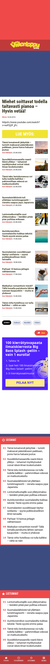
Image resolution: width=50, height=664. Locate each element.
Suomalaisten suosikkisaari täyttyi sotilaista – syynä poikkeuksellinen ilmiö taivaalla (16, 256)
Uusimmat (11, 440)
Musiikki (27, 323)
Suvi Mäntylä (7, 153)
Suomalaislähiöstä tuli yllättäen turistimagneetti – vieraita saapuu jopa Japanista (18, 200)
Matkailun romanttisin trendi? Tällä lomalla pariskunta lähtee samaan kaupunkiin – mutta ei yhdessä (18, 289)
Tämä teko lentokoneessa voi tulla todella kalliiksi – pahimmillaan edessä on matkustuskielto (17, 180)
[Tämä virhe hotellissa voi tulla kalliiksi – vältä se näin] (41, 308)
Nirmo (4, 117)
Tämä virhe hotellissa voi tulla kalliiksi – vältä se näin (17, 304)
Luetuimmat (12, 593)
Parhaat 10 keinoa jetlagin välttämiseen (15, 270)
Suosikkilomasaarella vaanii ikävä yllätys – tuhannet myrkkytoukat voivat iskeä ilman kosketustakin (16, 163)
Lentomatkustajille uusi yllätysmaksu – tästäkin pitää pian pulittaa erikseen (17, 216)
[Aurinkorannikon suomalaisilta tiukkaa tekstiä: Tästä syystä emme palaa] (41, 236)
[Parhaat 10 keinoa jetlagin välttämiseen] (41, 274)
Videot (37, 323)
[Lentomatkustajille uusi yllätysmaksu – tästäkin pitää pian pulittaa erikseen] (41, 219)
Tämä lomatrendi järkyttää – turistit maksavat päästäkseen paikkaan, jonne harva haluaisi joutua (17, 146)
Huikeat (17, 323)
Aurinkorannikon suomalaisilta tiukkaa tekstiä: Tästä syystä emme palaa (17, 233)
